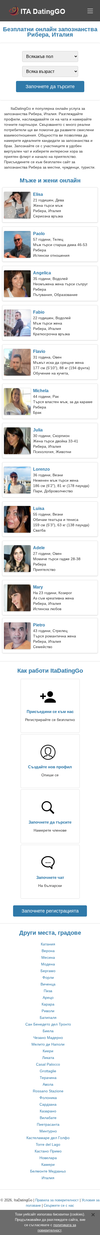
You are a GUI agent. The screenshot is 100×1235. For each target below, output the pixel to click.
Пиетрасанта (48, 1124)
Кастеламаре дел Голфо (48, 1138)
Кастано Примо (48, 1151)
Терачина (48, 1078)
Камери (48, 1164)
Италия (48, 1178)
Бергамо (48, 971)
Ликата (48, 1057)
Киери (48, 1051)
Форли (48, 977)
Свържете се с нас (59, 1205)
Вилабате (48, 1118)
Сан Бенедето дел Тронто (48, 1024)
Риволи (48, 1011)
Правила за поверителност (57, 1200)
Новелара (48, 1158)
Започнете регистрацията (50, 911)
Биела (48, 1031)
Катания (48, 944)
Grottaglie (48, 1071)
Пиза (48, 991)
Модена (48, 964)
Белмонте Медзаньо (48, 1171)
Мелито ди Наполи (48, 1044)
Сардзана (48, 1104)
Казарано (48, 1111)
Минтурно (48, 1131)
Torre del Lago (48, 1144)
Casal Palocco (48, 1064)
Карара (48, 1004)
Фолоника (48, 1098)
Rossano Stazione (48, 1091)
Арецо (48, 997)
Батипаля (48, 1017)
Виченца (48, 984)
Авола (48, 1084)
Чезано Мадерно (48, 1037)
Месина (48, 957)
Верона (48, 951)
